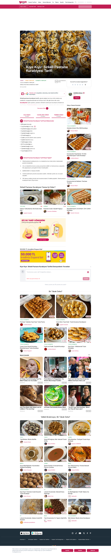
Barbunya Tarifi (41, 6)
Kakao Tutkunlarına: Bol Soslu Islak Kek (31, 209)
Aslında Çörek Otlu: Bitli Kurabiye (77, 128)
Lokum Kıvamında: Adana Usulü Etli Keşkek (31, 519)
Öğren (57, 2)
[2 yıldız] (75, 85)
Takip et (77, 97)
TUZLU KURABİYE (71, 126)
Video (39, 2)
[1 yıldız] (73, 85)
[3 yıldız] (78, 85)
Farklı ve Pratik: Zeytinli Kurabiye (54, 346)
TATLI (21, 437)
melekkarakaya (78, 93)
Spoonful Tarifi (32, 6)
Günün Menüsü (47, 2)
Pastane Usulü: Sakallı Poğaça (52, 208)
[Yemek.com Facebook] (87, 533)
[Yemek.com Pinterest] (90, 533)
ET (44, 489)
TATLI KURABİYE (72, 515)
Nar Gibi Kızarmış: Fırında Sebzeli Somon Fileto (78, 466)
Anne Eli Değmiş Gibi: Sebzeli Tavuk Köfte (55, 440)
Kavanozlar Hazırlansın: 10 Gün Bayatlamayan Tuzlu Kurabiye (76, 154)
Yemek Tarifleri (32, 2)
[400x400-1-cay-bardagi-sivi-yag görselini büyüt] (35, 126)
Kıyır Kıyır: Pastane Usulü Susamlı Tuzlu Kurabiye (30, 492)
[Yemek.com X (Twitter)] (84, 533)
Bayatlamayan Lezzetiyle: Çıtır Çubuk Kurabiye (79, 209)
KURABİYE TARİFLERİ (41, 80)
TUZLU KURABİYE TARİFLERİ (27, 82)
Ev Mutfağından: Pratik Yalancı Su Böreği (78, 492)
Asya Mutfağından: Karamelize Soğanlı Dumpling (29, 466)
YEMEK (21, 80)
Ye (53, 2)
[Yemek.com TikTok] (76, 533)
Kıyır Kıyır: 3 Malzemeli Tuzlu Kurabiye (77, 347)
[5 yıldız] (82, 85)
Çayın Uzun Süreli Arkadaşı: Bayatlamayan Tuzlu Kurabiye (29, 347)
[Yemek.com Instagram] (72, 533)
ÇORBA (70, 437)
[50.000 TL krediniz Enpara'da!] (43, 256)
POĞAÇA (45, 206)
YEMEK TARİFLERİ (29, 80)
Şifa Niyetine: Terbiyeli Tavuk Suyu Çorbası (79, 440)
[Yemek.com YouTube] (80, 533)
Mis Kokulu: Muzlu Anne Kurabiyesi (79, 518)
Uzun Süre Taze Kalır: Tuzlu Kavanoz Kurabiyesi (71, 322)
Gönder (86, 278)
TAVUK (45, 437)
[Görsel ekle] (88, 272)
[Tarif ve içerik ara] (75, 2)
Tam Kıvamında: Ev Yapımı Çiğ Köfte (55, 518)
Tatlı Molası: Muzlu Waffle (28, 439)
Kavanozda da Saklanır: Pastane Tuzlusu (77, 182)
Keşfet (62, 2)
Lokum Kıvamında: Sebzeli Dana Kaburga (54, 492)
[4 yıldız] (80, 85)
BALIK (69, 463)
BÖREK (70, 489)
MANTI (21, 463)
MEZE (45, 515)
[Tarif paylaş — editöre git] (43, 229)
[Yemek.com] (23, 2)
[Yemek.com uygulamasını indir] (25, 533)
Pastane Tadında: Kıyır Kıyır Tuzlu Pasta (32, 322)
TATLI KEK (22, 206)
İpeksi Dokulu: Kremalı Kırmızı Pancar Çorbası (53, 466)
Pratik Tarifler (23, 6)
